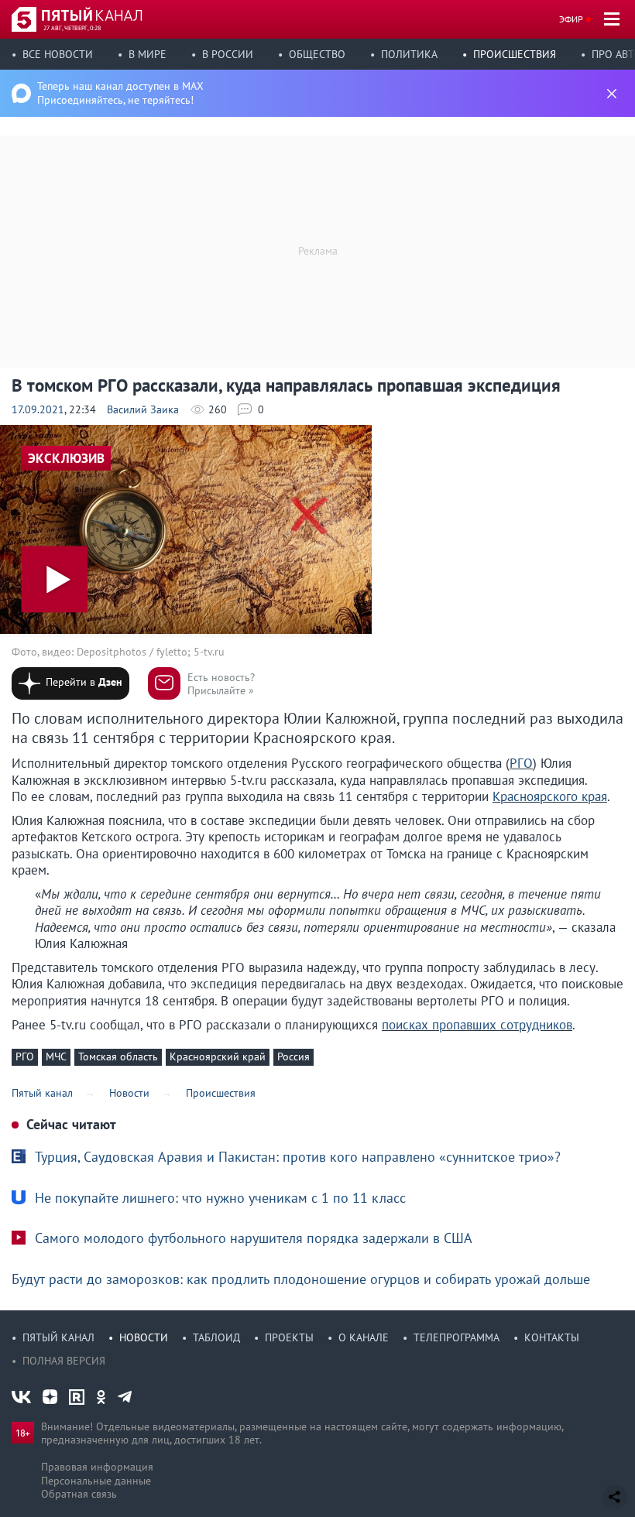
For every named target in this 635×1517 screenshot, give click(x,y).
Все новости (57, 54)
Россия (293, 1056)
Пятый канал (58, 1337)
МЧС (56, 1056)
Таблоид (216, 1337)
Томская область (118, 1056)
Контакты (551, 1337)
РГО (521, 763)
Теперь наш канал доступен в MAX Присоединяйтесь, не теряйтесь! (120, 93)
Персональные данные (96, 1481)
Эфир (571, 19)
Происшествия (514, 54)
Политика (409, 54)
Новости (143, 1337)
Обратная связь (79, 1494)
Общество (317, 54)
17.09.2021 (38, 409)
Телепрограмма (456, 1337)
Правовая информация (97, 1467)
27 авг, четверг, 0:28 (72, 28)
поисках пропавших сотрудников (477, 1024)
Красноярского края (550, 796)
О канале (363, 1337)
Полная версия (63, 1361)
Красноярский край (218, 1056)
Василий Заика (143, 409)
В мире (147, 54)
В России (227, 54)
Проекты (289, 1337)
